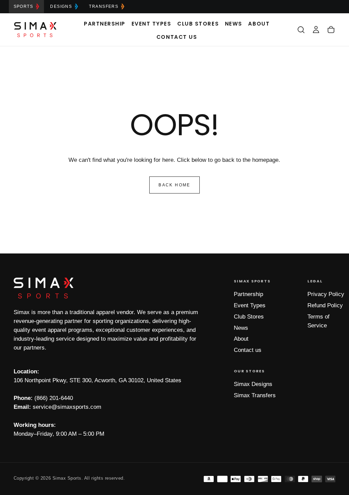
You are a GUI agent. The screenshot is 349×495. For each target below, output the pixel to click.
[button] (301, 29)
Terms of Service (318, 321)
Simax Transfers (255, 395)
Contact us (247, 350)
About (259, 23)
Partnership (104, 23)
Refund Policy (325, 305)
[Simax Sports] (44, 288)
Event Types (151, 23)
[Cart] (331, 29)
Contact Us (176, 37)
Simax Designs (253, 384)
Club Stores (198, 23)
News (233, 23)
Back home (174, 185)
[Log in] (316, 29)
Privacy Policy (325, 294)
